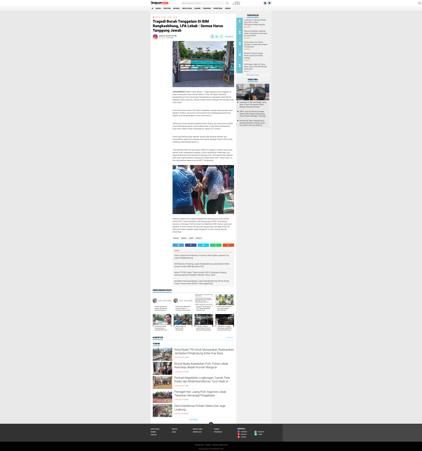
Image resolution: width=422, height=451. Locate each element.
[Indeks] (265, 3)
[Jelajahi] (419, 3)
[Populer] (269, 3)
